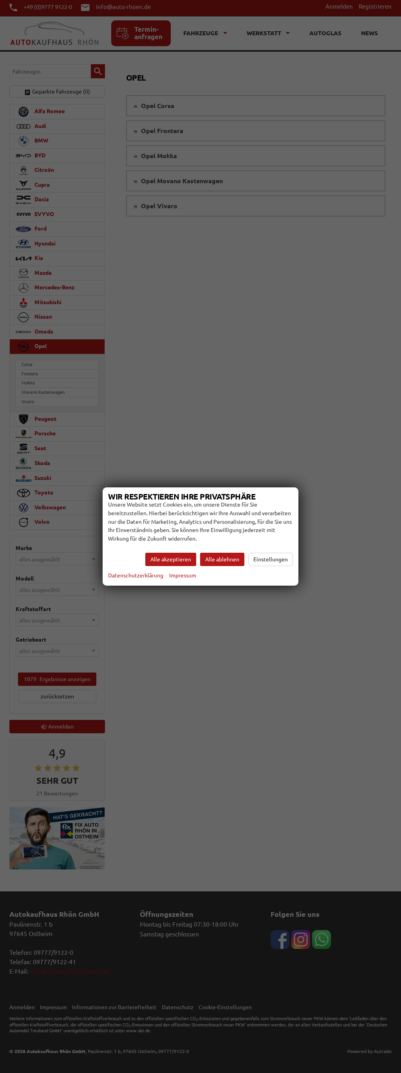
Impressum (182, 575)
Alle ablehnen (222, 559)
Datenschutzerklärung (135, 575)
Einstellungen (270, 559)
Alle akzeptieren (170, 559)
